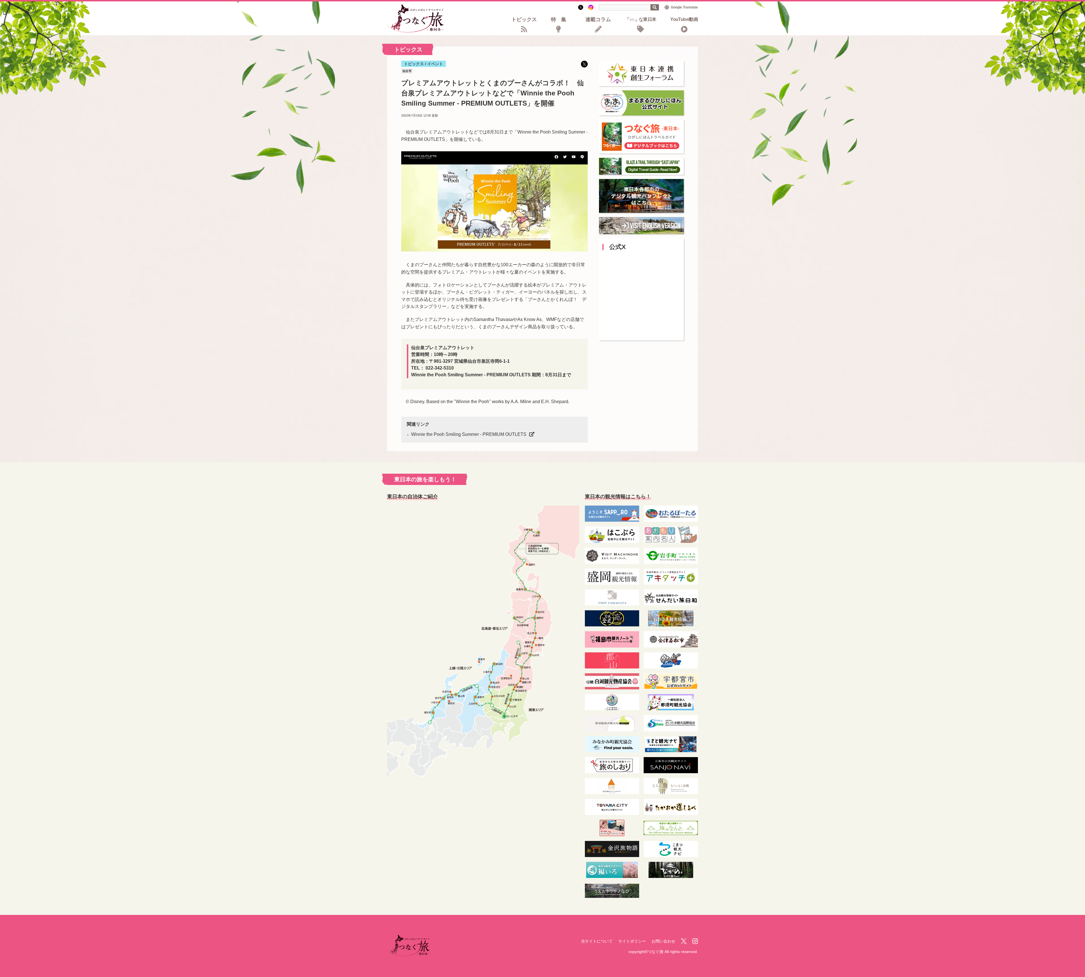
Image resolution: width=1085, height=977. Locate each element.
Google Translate (684, 7)
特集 (561, 20)
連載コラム (598, 20)
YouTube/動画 (684, 20)
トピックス (524, 20)
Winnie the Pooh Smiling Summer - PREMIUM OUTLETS (468, 434)
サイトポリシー (632, 941)
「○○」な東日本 (640, 20)
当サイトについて (597, 941)
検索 (654, 7)
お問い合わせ (663, 941)
